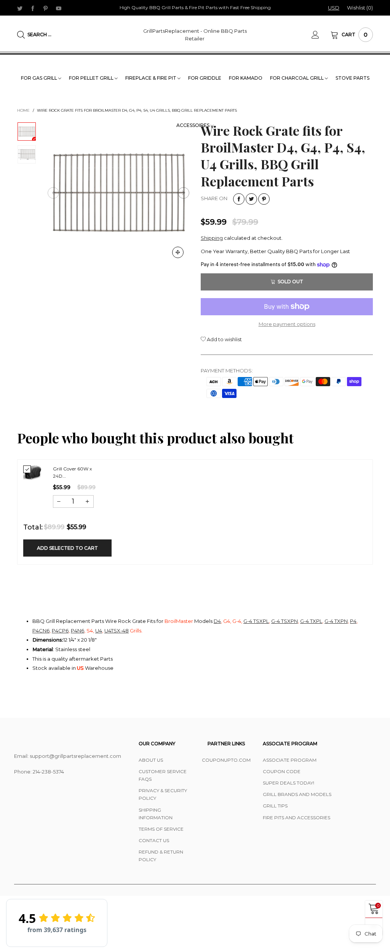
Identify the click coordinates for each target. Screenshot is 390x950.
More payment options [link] (287, 324)
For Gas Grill (39, 78)
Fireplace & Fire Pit (151, 78)
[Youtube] (58, 8)
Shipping (212, 238)
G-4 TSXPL (256, 621)
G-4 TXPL (311, 621)
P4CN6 (41, 630)
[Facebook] (32, 8)
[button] (53, 193)
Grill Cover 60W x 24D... (72, 472)
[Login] (321, 34)
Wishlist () (360, 8)
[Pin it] (264, 199)
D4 (217, 621)
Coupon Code (281, 771)
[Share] (239, 199)
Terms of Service (161, 829)
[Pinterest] (45, 8)
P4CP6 (60, 630)
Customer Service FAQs (163, 775)
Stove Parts (352, 78)
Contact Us (154, 840)
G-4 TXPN (336, 621)
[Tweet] (251, 199)
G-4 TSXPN (284, 621)
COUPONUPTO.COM (226, 760)
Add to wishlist (224, 339)
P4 (353, 621)
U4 (98, 630)
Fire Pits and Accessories (296, 817)
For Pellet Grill (92, 78)
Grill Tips (275, 806)
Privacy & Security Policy (163, 794)
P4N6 (77, 630)
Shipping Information (156, 813)
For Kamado (245, 78)
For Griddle (204, 78)
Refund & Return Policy (161, 855)
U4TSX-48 (116, 630)
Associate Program (289, 760)
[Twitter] (19, 8)
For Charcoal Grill (297, 78)
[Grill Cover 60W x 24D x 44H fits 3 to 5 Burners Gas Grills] (32, 472)
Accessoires (193, 125)
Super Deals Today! (288, 783)
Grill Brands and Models (297, 794)
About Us (151, 760)
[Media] (178, 252)
